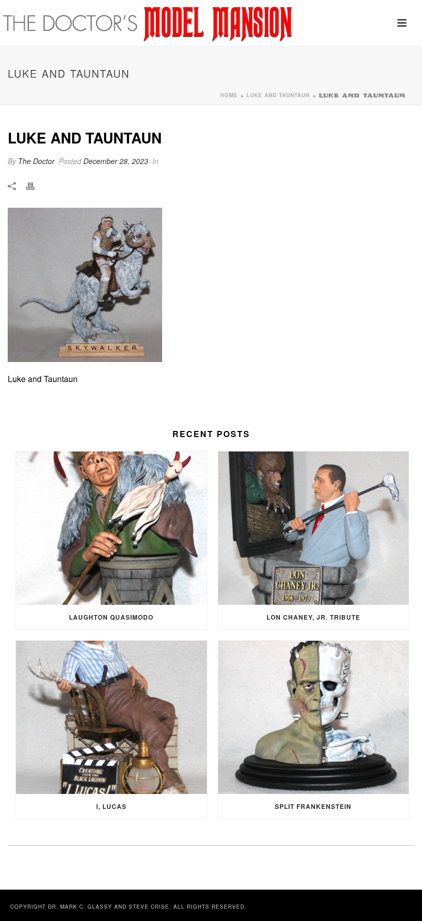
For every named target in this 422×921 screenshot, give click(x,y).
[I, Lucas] (111, 717)
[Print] (35, 185)
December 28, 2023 (115, 161)
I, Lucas (111, 806)
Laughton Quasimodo (111, 617)
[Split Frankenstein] (313, 717)
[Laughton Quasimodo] (111, 528)
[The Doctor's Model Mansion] (148, 23)
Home (229, 95)
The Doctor (36, 161)
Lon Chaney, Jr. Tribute (313, 617)
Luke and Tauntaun (278, 95)
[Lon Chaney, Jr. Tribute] (313, 528)
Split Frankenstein (313, 806)
